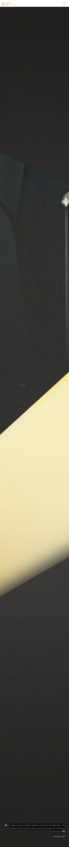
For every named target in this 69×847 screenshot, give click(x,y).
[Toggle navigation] (64, 3)
